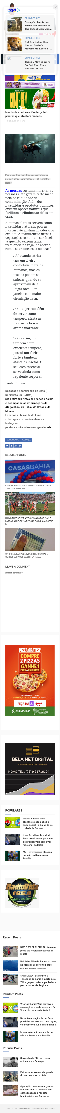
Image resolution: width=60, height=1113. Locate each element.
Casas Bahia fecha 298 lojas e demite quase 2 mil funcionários (28, 487)
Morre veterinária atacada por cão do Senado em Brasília (37, 855)
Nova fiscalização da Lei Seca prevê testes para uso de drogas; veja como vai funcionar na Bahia (38, 1021)
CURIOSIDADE (13, 440)
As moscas (13, 190)
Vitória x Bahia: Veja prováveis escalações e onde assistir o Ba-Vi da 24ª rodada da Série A (38, 1007)
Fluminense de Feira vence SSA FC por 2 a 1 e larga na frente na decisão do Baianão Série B (29, 521)
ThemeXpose (24, 1108)
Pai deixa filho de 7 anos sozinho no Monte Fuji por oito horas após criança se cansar (38, 964)
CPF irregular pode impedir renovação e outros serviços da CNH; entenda (26, 555)
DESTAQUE (26, 440)
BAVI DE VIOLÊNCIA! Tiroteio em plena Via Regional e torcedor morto (38, 950)
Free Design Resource (43, 1108)
